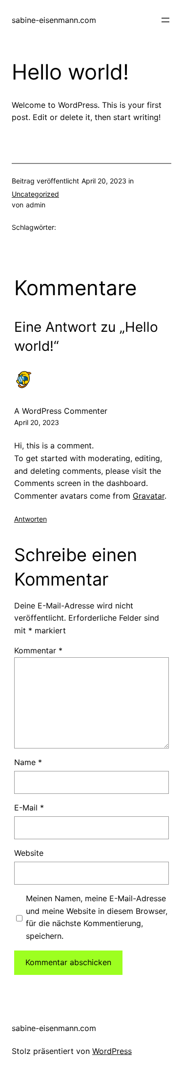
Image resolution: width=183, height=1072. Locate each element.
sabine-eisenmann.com (54, 20)
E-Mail (29, 807)
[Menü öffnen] (165, 20)
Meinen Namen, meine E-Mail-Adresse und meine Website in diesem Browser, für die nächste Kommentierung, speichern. (96, 917)
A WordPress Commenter (60, 411)
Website (28, 853)
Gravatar (148, 496)
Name (28, 762)
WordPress (112, 1051)
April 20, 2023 (36, 422)
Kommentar (38, 650)
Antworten (30, 519)
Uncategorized (35, 194)
